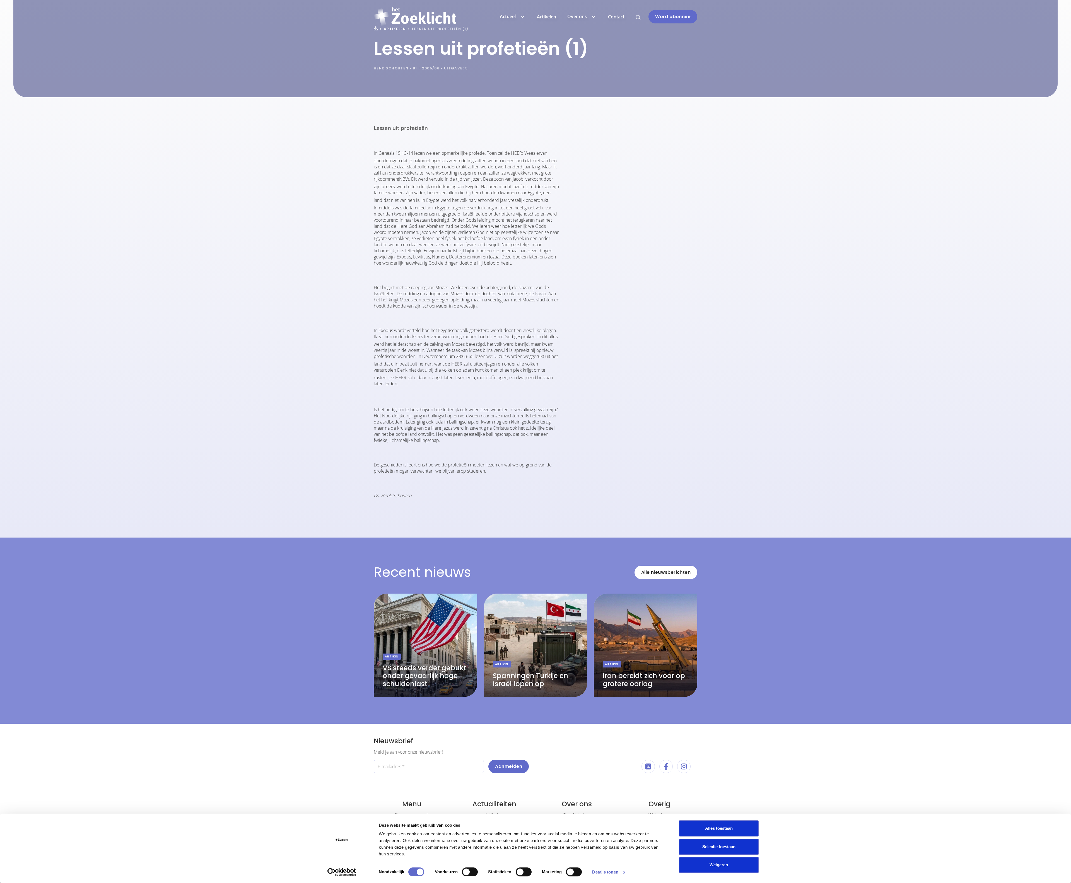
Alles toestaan (719, 828)
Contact (616, 17)
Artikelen (546, 17)
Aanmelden (508, 766)
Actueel (508, 16)
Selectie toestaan (718, 846)
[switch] (470, 871)
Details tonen (605, 872)
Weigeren (719, 864)
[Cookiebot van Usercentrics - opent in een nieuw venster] (341, 872)
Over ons (577, 16)
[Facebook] (666, 766)
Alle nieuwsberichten (666, 572)
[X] (648, 766)
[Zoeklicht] (415, 16)
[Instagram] (684, 766)
